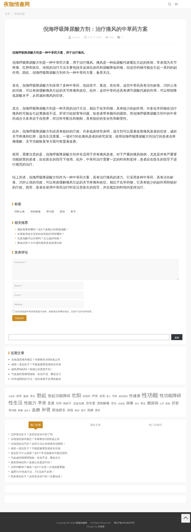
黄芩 (93, 85)
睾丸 (143, 403)
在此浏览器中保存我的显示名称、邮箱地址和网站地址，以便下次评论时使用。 (54, 311)
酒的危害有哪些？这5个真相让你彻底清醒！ (43, 229)
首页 (7, 13)
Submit (19, 318)
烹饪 (114, 403)
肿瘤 (20, 410)
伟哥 (19, 396)
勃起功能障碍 (59, 395)
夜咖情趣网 (81, 522)
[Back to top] (185, 518)
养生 (32, 396)
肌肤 (167, 403)
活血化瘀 (78, 403)
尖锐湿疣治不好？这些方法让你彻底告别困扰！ (38, 443)
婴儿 (109, 396)
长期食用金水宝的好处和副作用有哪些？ (40, 233)
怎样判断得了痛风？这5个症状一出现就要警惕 (38, 467)
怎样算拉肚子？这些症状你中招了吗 (32, 434)
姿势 (102, 396)
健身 (26, 396)
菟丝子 (27, 410)
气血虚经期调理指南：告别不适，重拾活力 (36, 374)
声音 (95, 396)
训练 (70, 410)
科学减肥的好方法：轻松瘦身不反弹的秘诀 (36, 378)
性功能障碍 (170, 395)
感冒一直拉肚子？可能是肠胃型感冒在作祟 (36, 364)
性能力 (30, 402)
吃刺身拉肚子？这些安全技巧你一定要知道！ (37, 476)
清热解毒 (153, 85)
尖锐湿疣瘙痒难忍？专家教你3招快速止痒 (35, 359)
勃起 (41, 395)
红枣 (162, 403)
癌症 (137, 403)
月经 (59, 403)
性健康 (134, 395)
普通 (51, 403)
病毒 (129, 403)
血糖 (36, 409)
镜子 (83, 410)
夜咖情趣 (19, 13)
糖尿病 (152, 403)
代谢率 (12, 396)
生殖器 (121, 403)
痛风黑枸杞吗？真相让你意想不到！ (32, 369)
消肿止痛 (170, 85)
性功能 (150, 395)
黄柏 (113, 85)
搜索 (177, 337)
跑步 (77, 410)
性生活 (16, 402)
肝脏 (175, 403)
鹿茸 (97, 410)
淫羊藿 (90, 403)
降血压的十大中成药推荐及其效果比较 (39, 242)
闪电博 (101, 526)
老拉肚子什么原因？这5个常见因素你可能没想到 (39, 453)
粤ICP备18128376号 (124, 522)
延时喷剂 (123, 396)
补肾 (46, 409)
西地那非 (58, 410)
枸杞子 (67, 403)
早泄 (42, 402)
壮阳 (76, 395)
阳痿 (90, 410)
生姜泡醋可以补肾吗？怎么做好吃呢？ (39, 238)
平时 (114, 396)
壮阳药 (86, 396)
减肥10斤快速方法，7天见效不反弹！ (32, 471)
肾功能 (68, 113)
